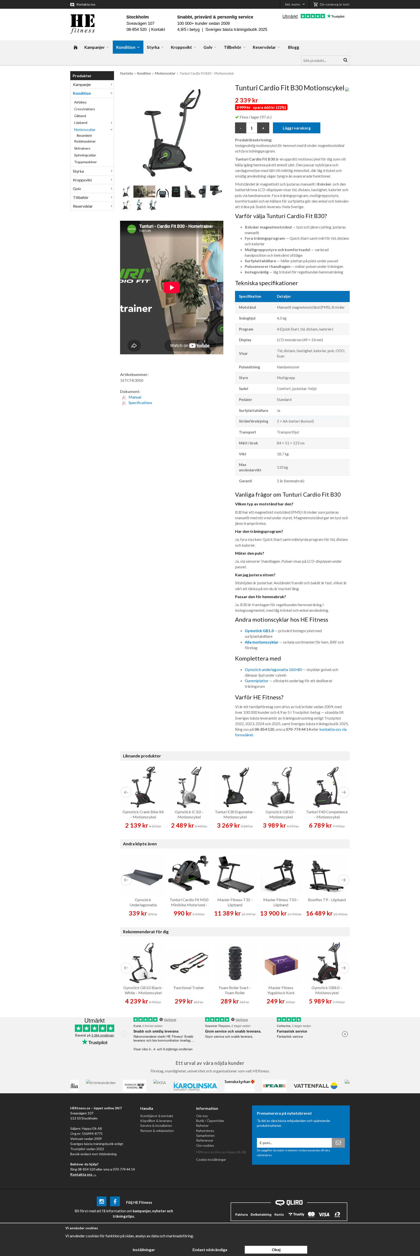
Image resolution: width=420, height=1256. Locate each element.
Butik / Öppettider (210, 1121)
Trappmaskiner (85, 162)
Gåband (80, 116)
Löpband (80, 122)
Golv (207, 47)
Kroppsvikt (181, 47)
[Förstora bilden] (171, 132)
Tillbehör (232, 47)
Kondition (125, 47)
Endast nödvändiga (209, 1249)
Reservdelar (264, 47)
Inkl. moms (292, 4)
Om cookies (205, 1145)
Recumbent (84, 135)
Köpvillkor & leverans (156, 1121)
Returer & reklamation (157, 1131)
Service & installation (156, 1125)
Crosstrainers (84, 109)
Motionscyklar (85, 129)
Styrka (153, 47)
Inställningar (144, 1249)
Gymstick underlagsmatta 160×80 (273, 669)
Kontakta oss (86, 4)
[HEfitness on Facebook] (115, 1202)
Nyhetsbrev (205, 1131)
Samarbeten (205, 1135)
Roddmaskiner (85, 141)
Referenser (204, 1140)
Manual (134, 397)
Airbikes (80, 102)
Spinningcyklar (85, 155)
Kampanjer (94, 47)
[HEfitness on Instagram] (101, 1202)
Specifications (140, 402)
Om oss (202, 1116)
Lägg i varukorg (297, 128)
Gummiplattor (257, 680)
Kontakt (158, 29)
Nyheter (202, 1125)
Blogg (293, 47)
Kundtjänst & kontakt (156, 1116)
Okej (276, 1249)
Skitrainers (82, 148)
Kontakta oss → (83, 1174)
